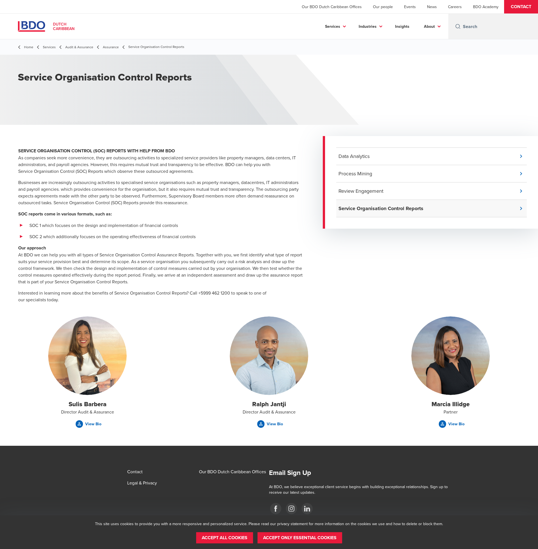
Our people (383, 7)
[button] (521, 6)
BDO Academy (485, 7)
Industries (368, 26)
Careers (455, 7)
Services (332, 26)
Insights (402, 26)
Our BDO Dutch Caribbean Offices (332, 7)
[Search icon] (458, 26)
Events (410, 7)
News (432, 7)
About (429, 26)
